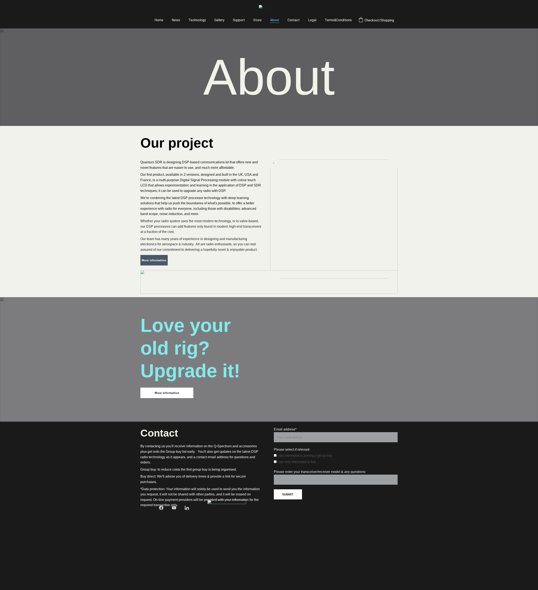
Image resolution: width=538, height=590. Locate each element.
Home (158, 20)
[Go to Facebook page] (161, 508)
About (274, 20)
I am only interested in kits (296, 462)
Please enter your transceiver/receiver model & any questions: (320, 472)
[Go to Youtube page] (174, 508)
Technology (197, 20)
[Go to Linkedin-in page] (187, 508)
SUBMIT (288, 494)
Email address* (285, 429)
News (176, 20)
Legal (312, 20)
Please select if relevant (291, 449)
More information (154, 260)
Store (257, 20)
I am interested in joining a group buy (304, 455)
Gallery (219, 20)
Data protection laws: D (166, 519)
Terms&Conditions (338, 20)
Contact (293, 20)
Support (239, 20)
